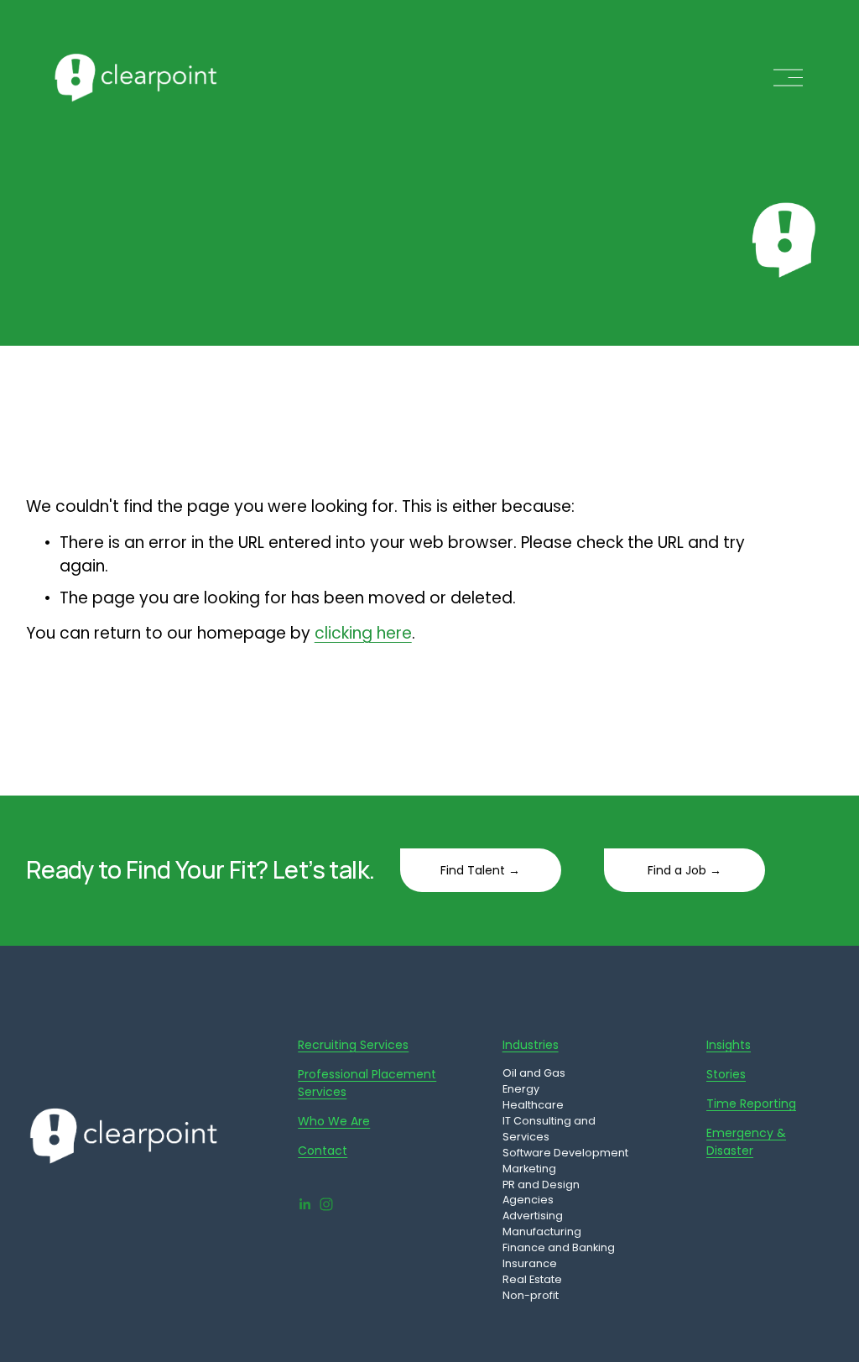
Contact (322, 1150)
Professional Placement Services (367, 1083)
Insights (728, 1044)
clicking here (363, 633)
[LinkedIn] (304, 1204)
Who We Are (334, 1121)
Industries (530, 1044)
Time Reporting (751, 1103)
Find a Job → (684, 870)
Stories (726, 1074)
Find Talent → (480, 870)
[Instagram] (326, 1204)
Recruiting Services (353, 1044)
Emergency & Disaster (746, 1142)
